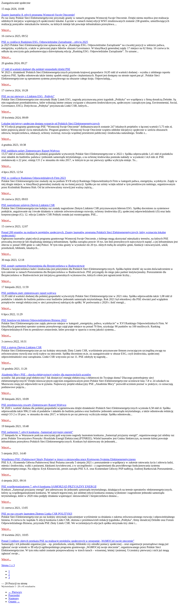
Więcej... (6, 30)
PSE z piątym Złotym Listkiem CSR (21, 347)
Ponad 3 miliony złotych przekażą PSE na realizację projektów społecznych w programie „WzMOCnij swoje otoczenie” (67, 540)
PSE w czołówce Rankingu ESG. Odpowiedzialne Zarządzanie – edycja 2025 (44, 41)
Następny (13, 598)
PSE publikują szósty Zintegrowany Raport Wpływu (30, 150)
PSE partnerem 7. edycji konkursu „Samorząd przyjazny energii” (37, 432)
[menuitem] (9, 571)
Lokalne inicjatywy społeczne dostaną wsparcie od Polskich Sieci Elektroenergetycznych (50, 123)
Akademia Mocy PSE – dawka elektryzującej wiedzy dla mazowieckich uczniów (46, 374)
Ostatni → (14, 601)
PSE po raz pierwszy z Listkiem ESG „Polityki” (28, 96)
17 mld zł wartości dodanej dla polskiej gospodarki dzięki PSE (35, 69)
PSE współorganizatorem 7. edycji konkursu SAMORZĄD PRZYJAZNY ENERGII (48, 486)
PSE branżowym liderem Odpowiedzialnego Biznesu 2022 (34, 320)
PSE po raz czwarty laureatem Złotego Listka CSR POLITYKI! (36, 513)
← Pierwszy (15, 592)
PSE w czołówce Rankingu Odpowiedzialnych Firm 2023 (33, 177)
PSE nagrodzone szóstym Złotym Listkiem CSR (28, 205)
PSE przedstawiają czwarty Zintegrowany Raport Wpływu (33, 404)
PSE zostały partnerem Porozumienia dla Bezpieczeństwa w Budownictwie (43, 265)
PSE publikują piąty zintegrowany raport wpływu (28, 292)
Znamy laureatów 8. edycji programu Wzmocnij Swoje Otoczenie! (38, 14)
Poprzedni (14, 595)
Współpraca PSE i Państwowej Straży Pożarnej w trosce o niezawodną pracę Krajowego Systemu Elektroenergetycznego (68, 459)
